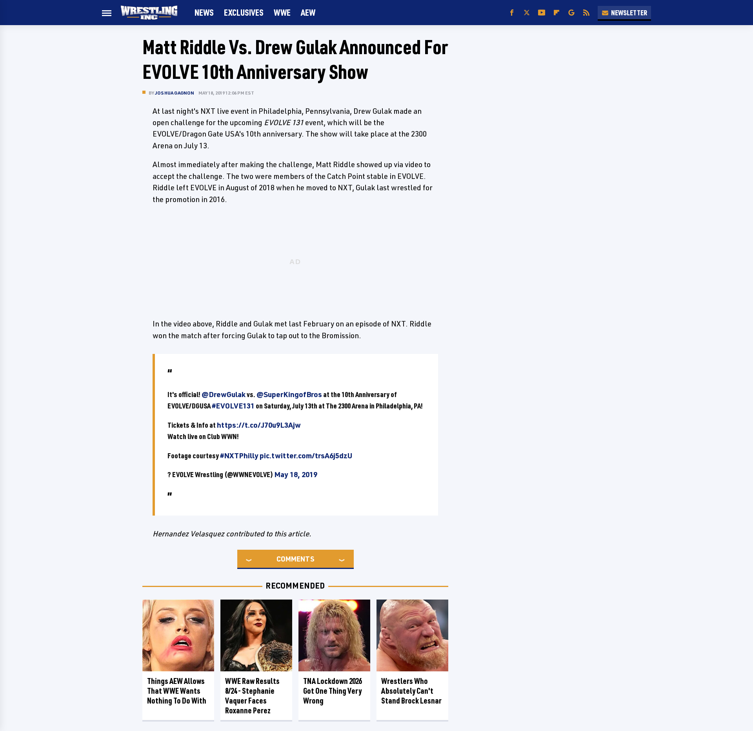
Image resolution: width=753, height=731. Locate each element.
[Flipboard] (556, 12)
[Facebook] (511, 12)
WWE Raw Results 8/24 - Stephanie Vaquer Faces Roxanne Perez (252, 695)
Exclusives (244, 12)
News (204, 12)
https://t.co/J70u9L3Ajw (259, 425)
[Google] (571, 12)
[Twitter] (526, 12)
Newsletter (629, 12)
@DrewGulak (224, 394)
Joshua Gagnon (175, 93)
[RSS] (586, 12)
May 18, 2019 (295, 474)
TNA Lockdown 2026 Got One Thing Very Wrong (332, 690)
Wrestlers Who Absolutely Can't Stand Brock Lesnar (411, 690)
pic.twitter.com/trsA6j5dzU (306, 455)
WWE (282, 12)
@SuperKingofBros (289, 394)
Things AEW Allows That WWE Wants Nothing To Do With (176, 690)
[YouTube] (541, 12)
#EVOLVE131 (233, 405)
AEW (308, 12)
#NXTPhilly (239, 455)
